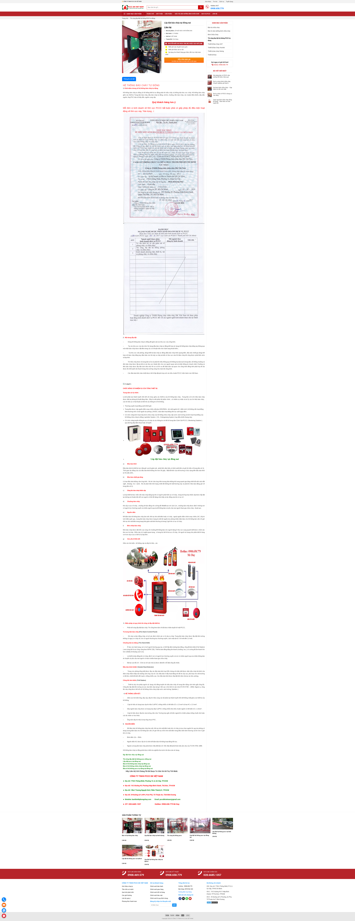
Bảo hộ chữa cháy (214, 27)
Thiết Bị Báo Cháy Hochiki (216, 47)
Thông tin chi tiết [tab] (129, 79)
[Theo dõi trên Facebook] (180, 898)
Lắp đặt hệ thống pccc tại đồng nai (199, 836)
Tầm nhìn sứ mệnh (127, 889)
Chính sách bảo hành (156, 886)
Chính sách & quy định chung (159, 898)
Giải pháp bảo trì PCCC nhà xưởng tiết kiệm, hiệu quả (221, 76)
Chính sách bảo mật (156, 895)
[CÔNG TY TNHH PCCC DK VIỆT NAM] (133, 7)
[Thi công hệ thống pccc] (177, 825)
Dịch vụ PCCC (205, 14)
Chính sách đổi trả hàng (157, 892)
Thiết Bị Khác (212, 55)
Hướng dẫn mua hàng (185, 892)
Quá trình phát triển (128, 892)
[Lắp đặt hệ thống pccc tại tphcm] (132, 850)
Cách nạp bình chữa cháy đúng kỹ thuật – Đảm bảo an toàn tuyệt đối (222, 101)
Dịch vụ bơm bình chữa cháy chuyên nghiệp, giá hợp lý (221, 82)
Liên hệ (214, 14)
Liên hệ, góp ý (126, 898)
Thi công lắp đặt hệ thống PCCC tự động (142, 18)
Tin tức (215, 1)
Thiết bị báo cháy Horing (216, 51)
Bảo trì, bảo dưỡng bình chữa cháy (187, 14)
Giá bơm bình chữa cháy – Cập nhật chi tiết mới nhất (222, 88)
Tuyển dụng (229, 1)
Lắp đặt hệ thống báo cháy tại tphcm (153, 860)
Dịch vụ (221, 1)
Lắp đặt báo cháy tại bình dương (154, 835)
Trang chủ (150, 14)
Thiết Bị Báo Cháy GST (215, 44)
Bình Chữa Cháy (213, 34)
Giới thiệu (208, 1)
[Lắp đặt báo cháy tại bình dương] (155, 825)
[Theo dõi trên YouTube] (190, 898)
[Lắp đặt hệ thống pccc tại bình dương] (222, 823)
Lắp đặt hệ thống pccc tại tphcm (132, 858)
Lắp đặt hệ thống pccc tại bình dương (221, 832)
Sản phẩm (168, 14)
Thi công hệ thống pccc (174, 835)
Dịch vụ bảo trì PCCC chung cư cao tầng (222, 94)
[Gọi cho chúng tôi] (186, 898)
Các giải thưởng (127, 895)
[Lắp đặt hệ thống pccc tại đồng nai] (200, 825)
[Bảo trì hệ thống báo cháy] (132, 825)
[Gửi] (201, 7)
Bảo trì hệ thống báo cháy (130, 835)
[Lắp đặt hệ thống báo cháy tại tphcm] (155, 851)
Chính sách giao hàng (156, 889)
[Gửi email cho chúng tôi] (183, 898)
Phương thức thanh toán (129, 901)
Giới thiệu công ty (127, 886)
